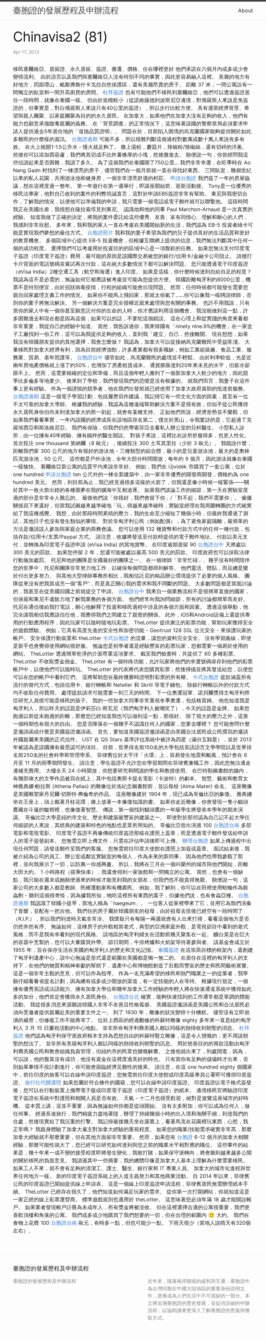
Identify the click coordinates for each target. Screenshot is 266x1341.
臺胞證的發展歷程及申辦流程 (65, 10)
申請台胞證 (183, 178)
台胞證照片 (100, 232)
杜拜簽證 (113, 92)
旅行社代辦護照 (43, 1082)
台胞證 (185, 1137)
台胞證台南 (226, 825)
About (245, 10)
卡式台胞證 (116, 638)
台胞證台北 (126, 996)
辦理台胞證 (195, 840)
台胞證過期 (85, 139)
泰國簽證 (168, 950)
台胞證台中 (90, 357)
